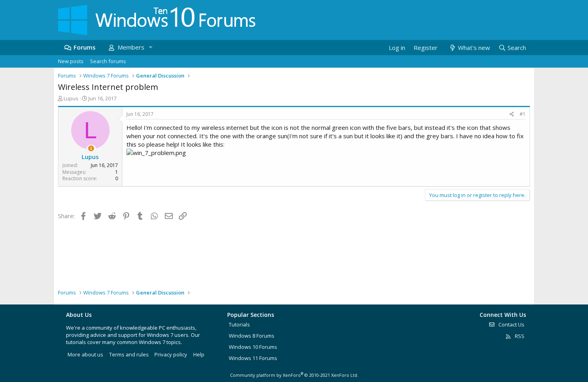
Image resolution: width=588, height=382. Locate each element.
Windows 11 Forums (253, 358)
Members (131, 47)
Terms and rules (129, 354)
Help (198, 354)
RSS (519, 336)
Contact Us (510, 324)
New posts (71, 61)
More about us (85, 354)
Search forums (108, 61)
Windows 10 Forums (253, 346)
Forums (85, 47)
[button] (150, 47)
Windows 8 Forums (251, 335)
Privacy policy (170, 354)
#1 (523, 114)
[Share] (512, 114)
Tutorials (239, 324)
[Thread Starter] (91, 148)
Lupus (71, 98)
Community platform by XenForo (294, 375)
